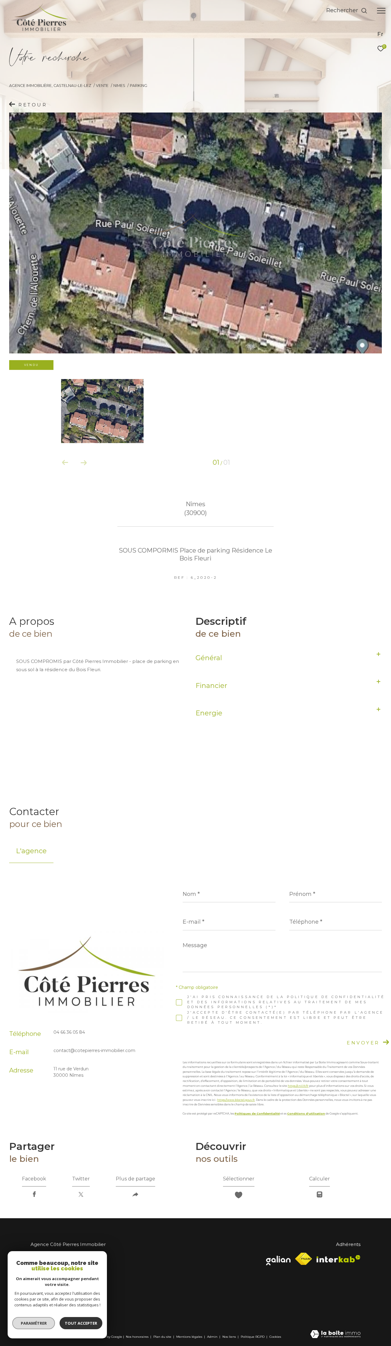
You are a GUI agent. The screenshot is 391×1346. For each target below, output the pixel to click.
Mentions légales (189, 1337)
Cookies (275, 1337)
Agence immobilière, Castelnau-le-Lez (50, 85)
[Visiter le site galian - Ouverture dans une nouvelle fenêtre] (278, 1258)
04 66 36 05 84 (69, 1032)
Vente (102, 85)
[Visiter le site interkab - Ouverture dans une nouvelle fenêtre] (338, 1259)
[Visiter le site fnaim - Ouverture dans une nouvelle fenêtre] (303, 1259)
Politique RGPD (253, 1337)
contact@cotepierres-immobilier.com (94, 1050)
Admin (212, 1337)
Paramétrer (34, 1323)
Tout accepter (81, 1323)
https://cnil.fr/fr (298, 1085)
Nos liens (229, 1337)
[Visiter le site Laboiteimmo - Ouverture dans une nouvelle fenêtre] (335, 1334)
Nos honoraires (137, 1337)
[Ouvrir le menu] (381, 10)
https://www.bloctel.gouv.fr (236, 1099)
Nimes (119, 85)
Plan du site (162, 1337)
